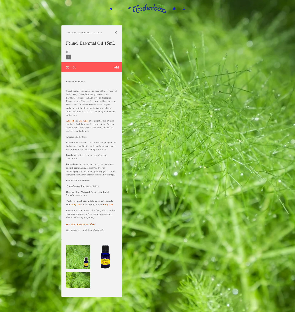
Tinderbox (71, 32)
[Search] (184, 9)
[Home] (110, 9)
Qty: (68, 51)
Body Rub (108, 204)
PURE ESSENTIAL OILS (90, 32)
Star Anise (83, 120)
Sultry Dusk (76, 204)
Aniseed (70, 120)
